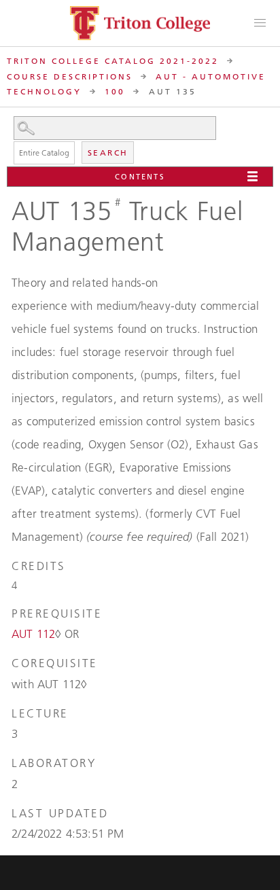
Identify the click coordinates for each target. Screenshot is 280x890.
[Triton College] (140, 23)
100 (115, 91)
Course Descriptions (70, 76)
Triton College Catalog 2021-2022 (113, 61)
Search (108, 152)
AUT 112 (33, 634)
